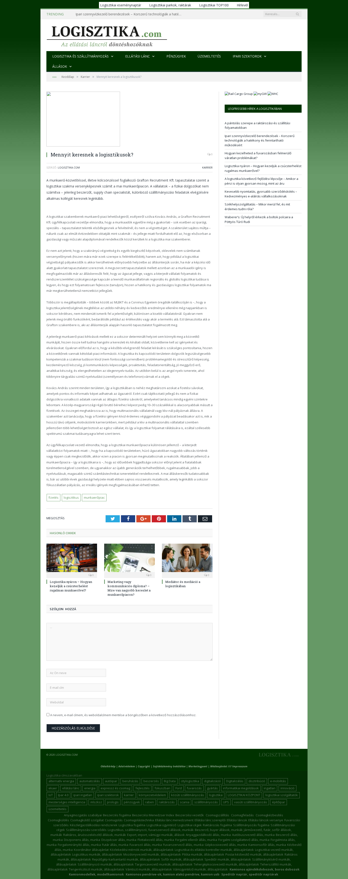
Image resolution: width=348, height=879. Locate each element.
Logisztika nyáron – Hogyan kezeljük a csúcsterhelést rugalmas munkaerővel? (71, 586)
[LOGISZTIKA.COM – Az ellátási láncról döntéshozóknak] (106, 35)
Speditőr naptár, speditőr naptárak (249, 874)
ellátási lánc (70, 788)
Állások (59, 66)
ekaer (53, 788)
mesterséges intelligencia (67, 802)
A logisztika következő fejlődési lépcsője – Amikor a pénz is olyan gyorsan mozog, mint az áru (261, 181)
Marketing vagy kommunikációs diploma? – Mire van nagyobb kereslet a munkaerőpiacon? (129, 588)
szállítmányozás (206, 802)
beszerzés (151, 781)
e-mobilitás (278, 781)
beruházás (130, 781)
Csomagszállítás (217, 815)
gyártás (212, 788)
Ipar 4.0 (63, 795)
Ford (178, 788)
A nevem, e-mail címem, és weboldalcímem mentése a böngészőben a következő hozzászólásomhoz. (123, 715)
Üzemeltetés (209, 56)
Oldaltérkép (108, 766)
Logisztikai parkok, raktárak (170, 5)
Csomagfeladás (242, 815)
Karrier (207, 167)
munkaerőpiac (94, 497)
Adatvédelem (126, 766)
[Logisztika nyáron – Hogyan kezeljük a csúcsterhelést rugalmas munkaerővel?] (71, 560)
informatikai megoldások (241, 788)
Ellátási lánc (137, 56)
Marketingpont (197, 766)
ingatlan (269, 788)
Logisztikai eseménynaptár (120, 5)
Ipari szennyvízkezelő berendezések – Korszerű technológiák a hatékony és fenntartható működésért (130, 14)
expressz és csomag (115, 788)
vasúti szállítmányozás (250, 802)
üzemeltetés (58, 809)
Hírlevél (242, 5)
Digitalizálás (234, 781)
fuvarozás (194, 788)
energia (89, 788)
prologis (113, 802)
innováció (287, 788)
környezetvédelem (152, 795)
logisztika (216, 795)
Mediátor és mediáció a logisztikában (182, 584)
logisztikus (71, 497)
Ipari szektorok (247, 56)
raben (149, 802)
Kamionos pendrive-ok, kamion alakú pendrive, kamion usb (172, 874)
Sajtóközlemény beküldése (169, 766)
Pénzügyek (176, 56)
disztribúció (257, 781)
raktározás (167, 802)
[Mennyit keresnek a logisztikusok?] (129, 120)
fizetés (53, 497)
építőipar (278, 802)
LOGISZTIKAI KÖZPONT (244, 795)
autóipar (111, 781)
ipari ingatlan (82, 795)
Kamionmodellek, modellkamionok (96, 874)
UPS (226, 802)
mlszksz (96, 802)
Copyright (144, 766)
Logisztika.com (69, 167)
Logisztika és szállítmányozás (80, 56)
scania (184, 802)
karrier (129, 795)
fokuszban (162, 788)
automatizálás (89, 781)
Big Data (170, 781)
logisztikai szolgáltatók (281, 795)
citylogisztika (190, 781)
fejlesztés (142, 788)
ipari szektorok (108, 795)
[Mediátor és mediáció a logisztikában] (187, 560)
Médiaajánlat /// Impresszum (228, 766)
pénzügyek (132, 802)
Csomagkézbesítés (269, 815)
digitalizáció (212, 781)
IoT (51, 795)
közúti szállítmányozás (187, 795)
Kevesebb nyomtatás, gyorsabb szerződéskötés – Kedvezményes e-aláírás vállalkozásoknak (261, 193)
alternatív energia (61, 781)
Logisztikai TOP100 (214, 5)
